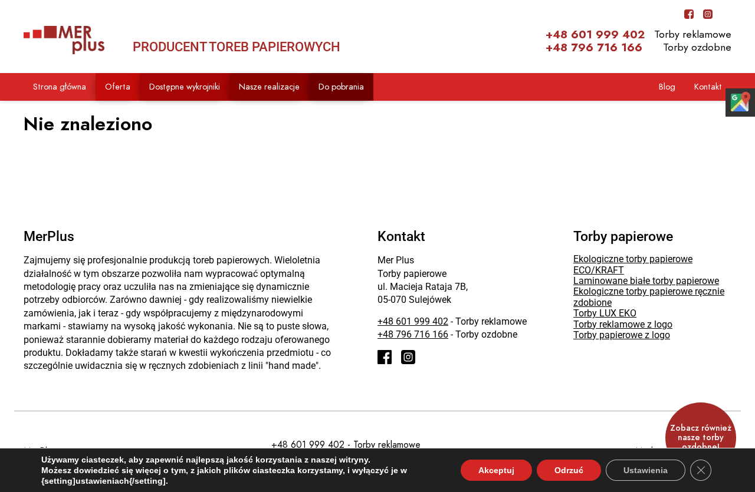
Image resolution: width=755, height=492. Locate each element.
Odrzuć (568, 470)
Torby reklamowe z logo (622, 324)
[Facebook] (689, 14)
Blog (667, 87)
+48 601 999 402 (595, 34)
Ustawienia (645, 470)
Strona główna (59, 87)
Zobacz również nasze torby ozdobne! (700, 437)
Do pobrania (341, 87)
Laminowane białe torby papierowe (646, 280)
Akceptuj (496, 470)
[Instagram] (708, 14)
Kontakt (708, 87)
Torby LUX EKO (604, 313)
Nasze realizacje (269, 87)
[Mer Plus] (64, 40)
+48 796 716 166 (594, 47)
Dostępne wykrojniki (184, 87)
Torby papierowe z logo (621, 335)
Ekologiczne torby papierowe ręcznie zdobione (648, 297)
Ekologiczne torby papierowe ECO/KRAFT (632, 264)
